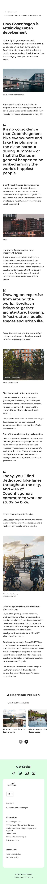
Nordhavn (15, 260)
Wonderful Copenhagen (16, 837)
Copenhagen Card (14, 822)
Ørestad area (26, 620)
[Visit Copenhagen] (12, 784)
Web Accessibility (13, 854)
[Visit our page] (20, 773)
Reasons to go (12, 12)
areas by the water (22, 339)
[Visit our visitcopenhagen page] (13, 773)
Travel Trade (11, 834)
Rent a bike (8, 520)
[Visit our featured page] (27, 773)
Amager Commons (25, 623)
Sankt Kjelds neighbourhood (24, 410)
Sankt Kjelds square (12, 377)
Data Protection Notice (23, 877)
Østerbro (7, 413)
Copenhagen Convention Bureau (20, 825)
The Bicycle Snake (13, 88)
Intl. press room (12, 840)
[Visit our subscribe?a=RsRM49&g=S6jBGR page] (34, 773)
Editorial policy (12, 857)
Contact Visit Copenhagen (17, 808)
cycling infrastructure (24, 191)
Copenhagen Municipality (21, 514)
